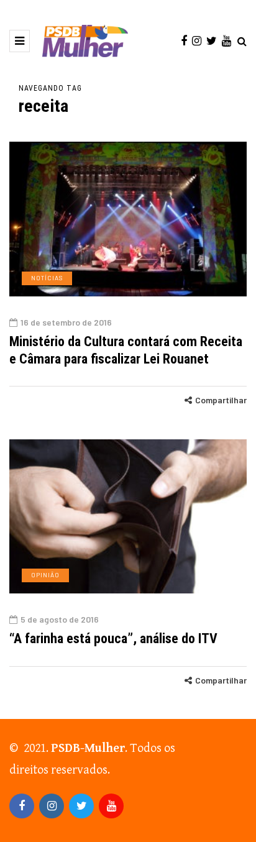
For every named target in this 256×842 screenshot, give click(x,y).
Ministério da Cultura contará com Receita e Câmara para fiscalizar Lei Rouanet (125, 350)
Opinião (45, 575)
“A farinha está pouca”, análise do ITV (113, 638)
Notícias (47, 277)
